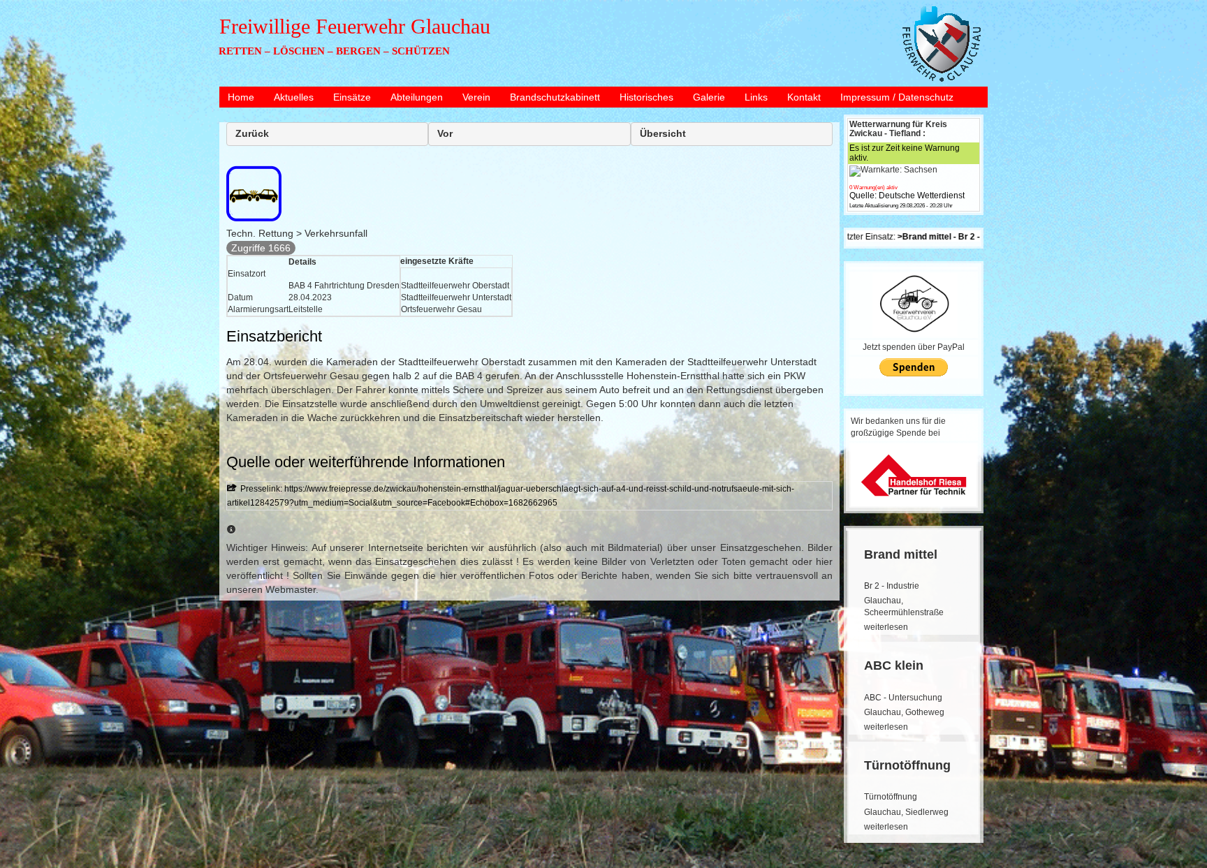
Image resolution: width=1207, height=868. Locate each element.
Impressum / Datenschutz (896, 97)
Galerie (709, 97)
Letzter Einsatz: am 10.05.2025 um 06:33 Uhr (953, 237)
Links (756, 97)
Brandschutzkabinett (555, 97)
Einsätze (352, 97)
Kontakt (804, 97)
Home (241, 97)
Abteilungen (416, 97)
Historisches (646, 97)
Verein (476, 97)
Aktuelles (294, 97)
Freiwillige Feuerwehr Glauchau (354, 26)
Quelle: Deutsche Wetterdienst (907, 195)
